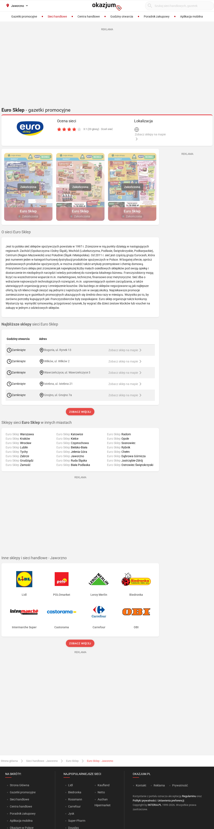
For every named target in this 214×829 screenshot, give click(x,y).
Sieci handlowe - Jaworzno (42, 760)
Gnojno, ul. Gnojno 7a (58, 395)
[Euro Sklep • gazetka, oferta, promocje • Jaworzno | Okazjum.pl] (29, 128)
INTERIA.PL (155, 804)
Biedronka (74, 792)
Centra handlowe (21, 806)
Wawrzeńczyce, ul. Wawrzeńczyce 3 (67, 372)
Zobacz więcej (80, 411)
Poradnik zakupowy (23, 813)
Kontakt (141, 785)
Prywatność (180, 785)
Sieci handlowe (19, 799)
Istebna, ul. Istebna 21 (58, 383)
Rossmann (75, 799)
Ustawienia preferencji (171, 800)
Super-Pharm (76, 820)
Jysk (71, 813)
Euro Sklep (72, 760)
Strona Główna (19, 785)
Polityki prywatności (144, 800)
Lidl (70, 785)
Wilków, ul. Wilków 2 (57, 361)
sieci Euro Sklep (29, 324)
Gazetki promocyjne (23, 792)
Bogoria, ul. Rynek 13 (57, 350)
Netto (101, 792)
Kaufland (104, 785)
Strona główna (9, 760)
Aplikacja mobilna (21, 820)
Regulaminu (189, 796)
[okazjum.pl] (107, 6)
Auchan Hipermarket (102, 802)
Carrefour (74, 806)
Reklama (159, 785)
